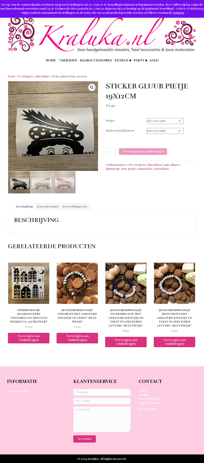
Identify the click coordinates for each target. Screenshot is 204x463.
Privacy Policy (18, 391)
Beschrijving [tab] (24, 206)
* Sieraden (67, 60)
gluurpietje (113, 168)
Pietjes (110, 120)
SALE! (154, 60)
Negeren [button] (178, 13)
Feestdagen (25, 76)
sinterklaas (161, 168)
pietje (132, 168)
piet (124, 168)
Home (12, 76)
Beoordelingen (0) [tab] (75, 206)
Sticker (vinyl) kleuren (120, 130)
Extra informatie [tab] (48, 206)
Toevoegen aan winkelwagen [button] (28, 338)
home (51, 60)
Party (139, 60)
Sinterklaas (42, 76)
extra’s (121, 60)
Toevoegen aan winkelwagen (143, 151)
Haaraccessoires (96, 60)
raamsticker (145, 168)
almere (175, 165)
